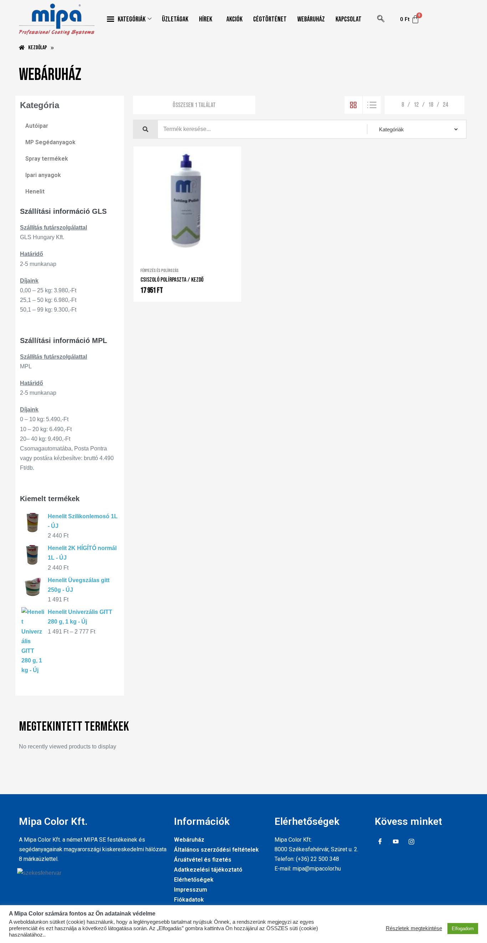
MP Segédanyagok (50, 142)
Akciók (234, 19)
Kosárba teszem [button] (195, 253)
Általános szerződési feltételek (216, 849)
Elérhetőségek (194, 879)
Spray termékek (46, 158)
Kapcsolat (348, 19)
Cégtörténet (270, 19)
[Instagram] (411, 842)
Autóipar (36, 125)
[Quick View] (183, 252)
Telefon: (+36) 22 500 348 (307, 859)
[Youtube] (395, 842)
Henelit (35, 191)
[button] (207, 19)
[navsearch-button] (381, 19)
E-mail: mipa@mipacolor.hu (308, 868)
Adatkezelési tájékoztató (208, 869)
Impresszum (190, 889)
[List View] (372, 105)
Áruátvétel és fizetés (202, 859)
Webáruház (311, 19)
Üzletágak (175, 19)
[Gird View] (353, 105)
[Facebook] (380, 842)
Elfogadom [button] (463, 928)
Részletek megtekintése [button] (414, 928)
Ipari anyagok (43, 175)
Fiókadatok (189, 899)
